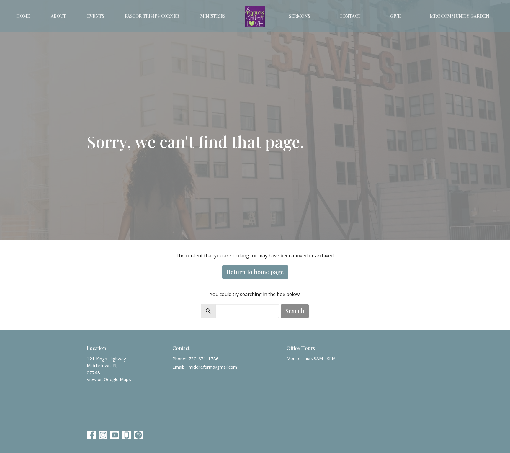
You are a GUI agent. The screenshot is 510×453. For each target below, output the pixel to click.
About (58, 16)
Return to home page (255, 272)
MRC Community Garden (459, 16)
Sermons (299, 16)
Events (95, 16)
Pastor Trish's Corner (152, 16)
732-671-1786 (204, 359)
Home (23, 16)
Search (294, 311)
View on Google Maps (109, 379)
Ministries (212, 16)
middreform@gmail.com (213, 367)
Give (395, 16)
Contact (350, 16)
